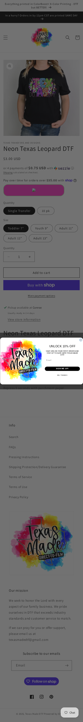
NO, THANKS (62, 375)
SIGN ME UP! (62, 369)
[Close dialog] (80, 340)
